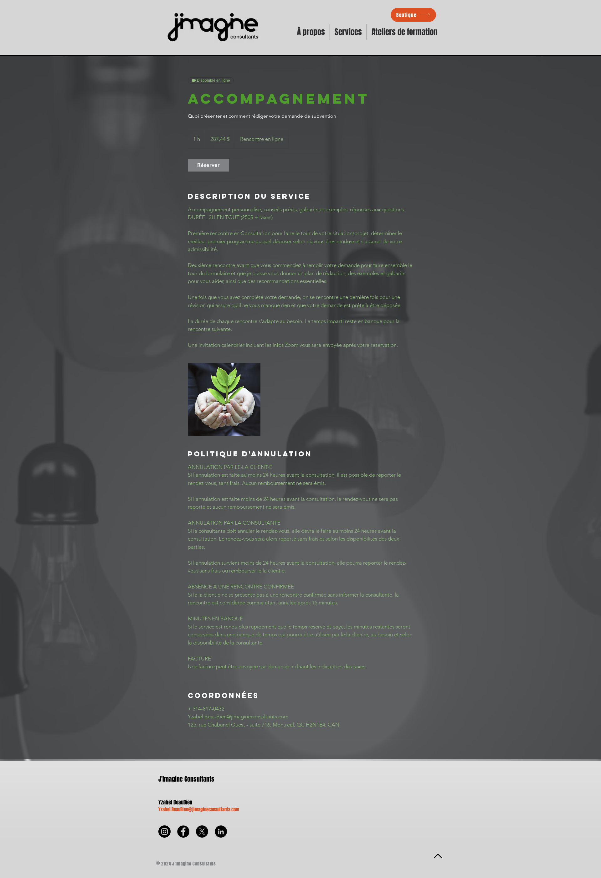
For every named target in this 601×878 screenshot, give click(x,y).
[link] (208, 165)
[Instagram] (164, 831)
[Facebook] (183, 831)
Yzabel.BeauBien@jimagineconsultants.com (198, 809)
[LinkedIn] (221, 831)
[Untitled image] (224, 399)
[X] (202, 831)
